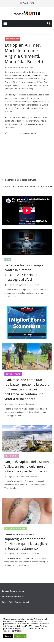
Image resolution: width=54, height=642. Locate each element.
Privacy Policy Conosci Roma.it (15, 602)
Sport (8, 259)
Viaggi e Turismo (12, 456)
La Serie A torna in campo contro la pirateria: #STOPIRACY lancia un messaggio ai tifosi (23, 272)
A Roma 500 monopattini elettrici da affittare (26, 186)
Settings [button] (8, 636)
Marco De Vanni (27, 67)
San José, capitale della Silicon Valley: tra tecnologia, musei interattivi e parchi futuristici (26, 466)
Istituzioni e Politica (13, 374)
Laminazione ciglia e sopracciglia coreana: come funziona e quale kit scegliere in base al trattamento (26, 541)
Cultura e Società (12, 39)
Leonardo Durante (27, 404)
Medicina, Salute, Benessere (16, 528)
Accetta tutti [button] (20, 636)
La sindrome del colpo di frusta (20, 179)
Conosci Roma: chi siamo (13, 591)
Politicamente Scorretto (13, 596)
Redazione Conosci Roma (30, 285)
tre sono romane (30, 75)
